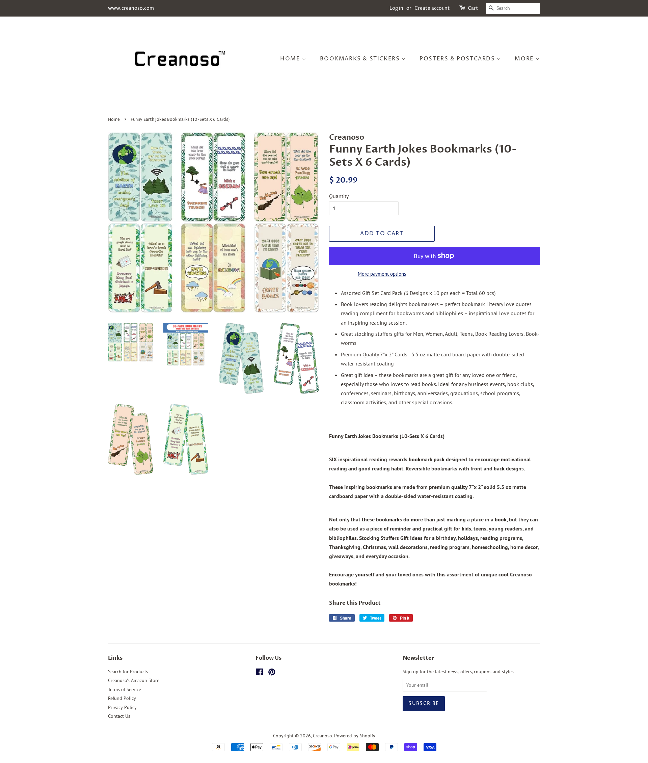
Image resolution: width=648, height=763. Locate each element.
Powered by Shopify (354, 736)
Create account (432, 8)
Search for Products (128, 672)
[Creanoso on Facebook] (259, 673)
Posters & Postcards (458, 58)
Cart (473, 8)
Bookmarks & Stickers (361, 58)
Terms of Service (124, 689)
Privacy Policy (122, 707)
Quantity (339, 196)
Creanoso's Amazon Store (133, 680)
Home (291, 58)
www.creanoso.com (131, 8)
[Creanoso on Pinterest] (271, 673)
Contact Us (119, 716)
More (525, 58)
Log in (396, 8)
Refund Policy (122, 698)
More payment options (382, 274)
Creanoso (322, 736)
